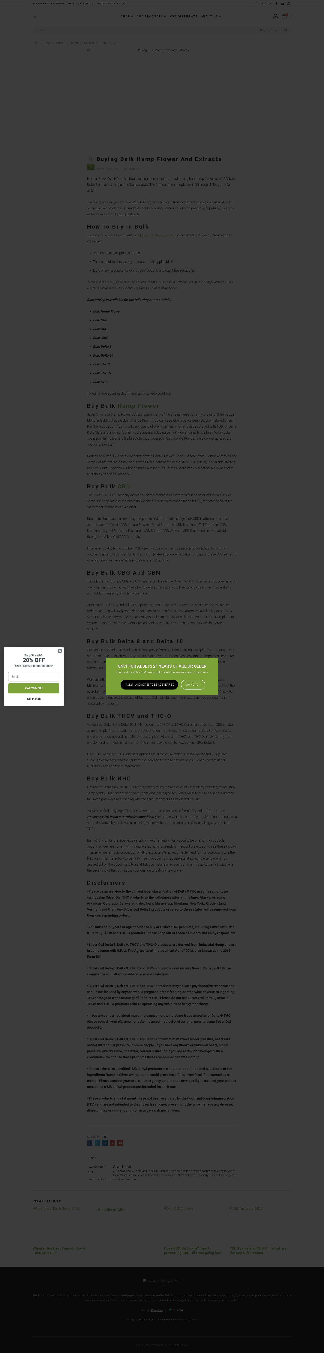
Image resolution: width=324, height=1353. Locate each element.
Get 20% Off (34, 688)
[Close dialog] (60, 650)
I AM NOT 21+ (193, 684)
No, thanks (34, 698)
